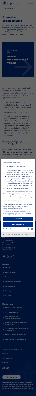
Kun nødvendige (18, 224)
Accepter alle (18, 219)
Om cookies (18, 209)
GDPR (29, 214)
